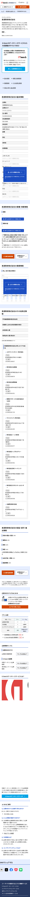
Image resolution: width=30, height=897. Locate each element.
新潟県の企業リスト (10, 11)
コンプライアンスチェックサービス (10, 888)
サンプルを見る (22, 654)
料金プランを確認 (9, 833)
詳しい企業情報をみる (15, 69)
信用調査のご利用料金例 (13, 635)
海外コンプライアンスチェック (9, 891)
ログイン (22, 2)
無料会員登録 (23, 7)
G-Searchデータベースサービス (14, 796)
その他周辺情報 (17, 83)
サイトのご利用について (15, 584)
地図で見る (6, 129)
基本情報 (6, 78)
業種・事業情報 (17, 78)
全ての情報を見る (14, 172)
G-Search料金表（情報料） (14, 637)
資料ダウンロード (8, 7)
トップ (2, 11)
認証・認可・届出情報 (10, 88)
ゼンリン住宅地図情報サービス (10, 893)
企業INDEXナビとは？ (21, 256)
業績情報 (6, 83)
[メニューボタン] (27, 2)
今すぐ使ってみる (15, 607)
